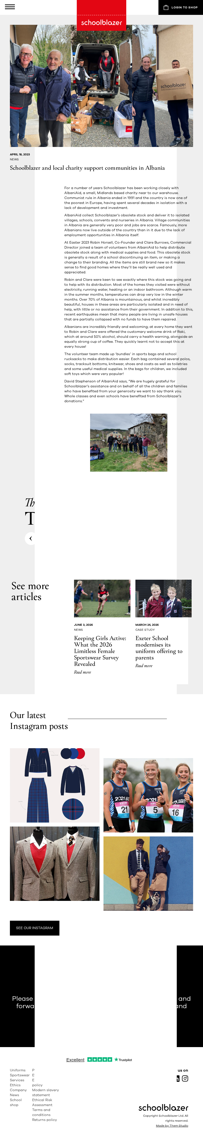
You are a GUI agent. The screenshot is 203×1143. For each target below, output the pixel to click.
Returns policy (44, 1119)
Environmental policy (45, 1082)
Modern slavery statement (45, 1092)
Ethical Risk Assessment (42, 1102)
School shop (16, 1102)
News (14, 1095)
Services (17, 1080)
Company (18, 1090)
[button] (12, 7)
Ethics (15, 1085)
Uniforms (17, 1070)
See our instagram (34, 928)
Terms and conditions (41, 1112)
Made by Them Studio (172, 1126)
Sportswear (20, 1075)
